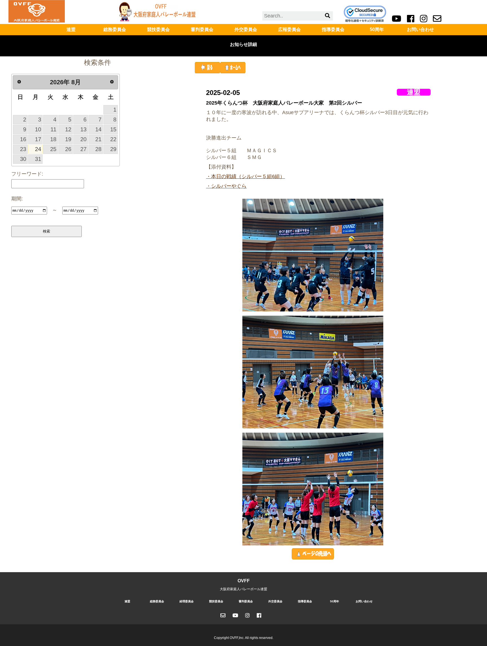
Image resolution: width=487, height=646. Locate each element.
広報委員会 (289, 29)
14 (98, 129)
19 (68, 139)
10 (38, 129)
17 (38, 139)
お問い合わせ (420, 29)
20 (83, 139)
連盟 (71, 29)
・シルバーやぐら (226, 186)
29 (113, 149)
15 (113, 129)
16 (23, 139)
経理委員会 (187, 601)
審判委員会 (202, 29)
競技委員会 (158, 29)
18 (53, 139)
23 (23, 149)
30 (23, 159)
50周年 (377, 29)
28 (98, 149)
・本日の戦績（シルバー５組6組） (245, 176)
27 (83, 149)
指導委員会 (333, 29)
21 (98, 139)
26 (68, 149)
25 (53, 149)
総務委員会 (114, 29)
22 (113, 139)
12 (68, 129)
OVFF (244, 580)
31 (38, 159)
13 (83, 129)
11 (53, 129)
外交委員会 (245, 29)
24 (38, 149)
